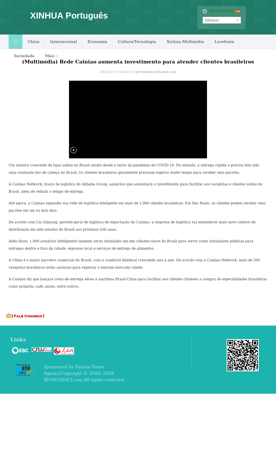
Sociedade (24, 56)
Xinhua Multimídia (185, 41)
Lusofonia (224, 41)
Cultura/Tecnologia (137, 41)
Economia (97, 41)
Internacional (63, 41)
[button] (73, 152)
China (33, 41)
